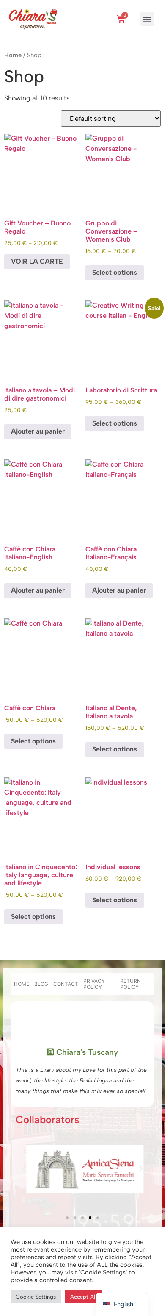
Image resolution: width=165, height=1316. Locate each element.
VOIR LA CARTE (37, 261)
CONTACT (65, 984)
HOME (21, 984)
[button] (147, 19)
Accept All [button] (83, 1297)
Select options (114, 272)
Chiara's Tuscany (86, 1052)
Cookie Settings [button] (36, 1297)
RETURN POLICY (130, 984)
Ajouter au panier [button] (38, 431)
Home (13, 55)
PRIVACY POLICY (94, 984)
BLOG (41, 984)
